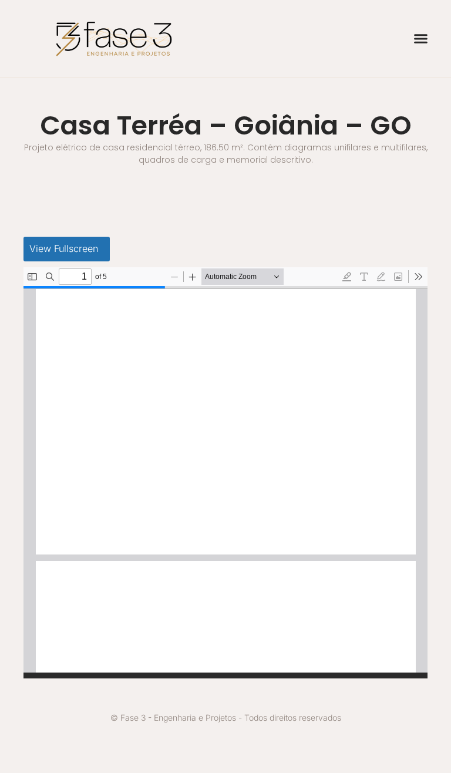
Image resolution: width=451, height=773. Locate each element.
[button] (421, 39)
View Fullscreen (63, 248)
